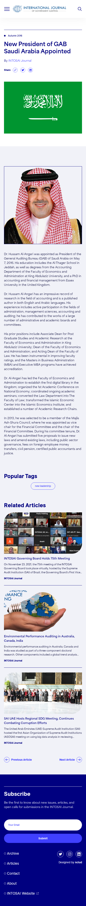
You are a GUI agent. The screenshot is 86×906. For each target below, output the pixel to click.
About (12, 883)
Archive (13, 853)
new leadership (43, 485)
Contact (13, 873)
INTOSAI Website (21, 893)
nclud (78, 862)
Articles (13, 863)
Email (8, 815)
